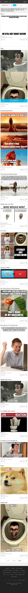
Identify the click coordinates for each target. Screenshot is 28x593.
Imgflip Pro (7, 568)
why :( (2, 14)
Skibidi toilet (4, 502)
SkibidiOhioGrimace (5, 5)
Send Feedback (14, 576)
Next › (19, 560)
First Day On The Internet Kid (9, 325)
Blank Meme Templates (7, 570)
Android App (14, 580)
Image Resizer (15, 572)
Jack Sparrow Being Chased (9, 174)
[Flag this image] (26, 39)
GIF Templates (16, 570)
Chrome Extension (21, 580)
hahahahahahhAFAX (6, 111)
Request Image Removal (19, 574)
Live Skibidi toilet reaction (8, 411)
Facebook (5, 580)
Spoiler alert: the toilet (7, 204)
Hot (11, 5)
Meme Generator (19, 568)
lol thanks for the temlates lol (9, 440)
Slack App (12, 574)
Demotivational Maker (7, 572)
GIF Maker (13, 568)
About (20, 572)
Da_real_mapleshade (4, 223)
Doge (2, 465)
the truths (3, 231)
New (14, 5)
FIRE (2, 48)
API (8, 574)
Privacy (23, 572)
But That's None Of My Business (10, 288)
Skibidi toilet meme (6, 379)
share (21, 39)
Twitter (9, 580)
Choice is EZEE (5, 267)
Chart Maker (22, 570)
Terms (5, 574)
